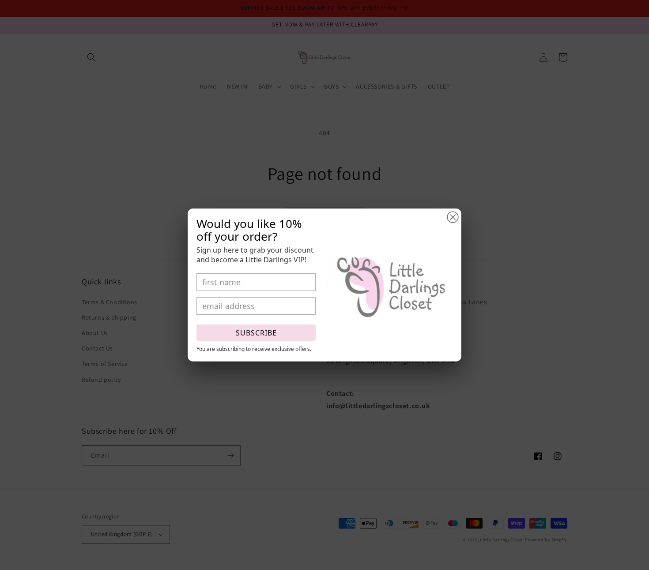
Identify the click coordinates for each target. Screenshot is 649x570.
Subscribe (256, 333)
